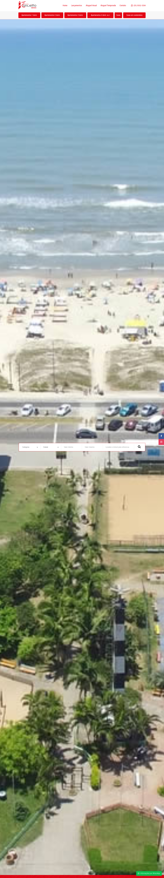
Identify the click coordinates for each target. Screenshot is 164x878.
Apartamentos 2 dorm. (52, 15)
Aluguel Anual (91, 5)
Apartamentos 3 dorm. (75, 15)
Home (65, 5)
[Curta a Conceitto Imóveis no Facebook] (161, 436)
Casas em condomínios (134, 15)
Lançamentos (76, 5)
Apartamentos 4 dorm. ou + (100, 15)
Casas (118, 15)
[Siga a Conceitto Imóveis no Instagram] (161, 442)
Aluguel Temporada (108, 5)
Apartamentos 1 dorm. (29, 15)
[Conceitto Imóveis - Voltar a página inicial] (27, 5)
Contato (123, 5)
